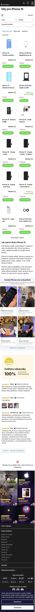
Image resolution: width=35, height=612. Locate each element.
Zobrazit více (23, 100)
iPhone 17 (4, 539)
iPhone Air (4, 542)
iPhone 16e (4, 549)
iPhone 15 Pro (5, 557)
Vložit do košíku (8, 66)
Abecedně (5, 35)
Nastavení (17, 602)
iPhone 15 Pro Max (6, 555)
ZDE (32, 597)
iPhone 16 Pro (5, 547)
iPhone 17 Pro (5, 537)
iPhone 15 (4, 560)
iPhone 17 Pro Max (6, 534)
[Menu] (32, 3)
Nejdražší (25, 31)
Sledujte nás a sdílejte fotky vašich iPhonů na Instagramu (17, 466)
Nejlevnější (17, 31)
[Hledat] (24, 3)
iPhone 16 (4, 552)
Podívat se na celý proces (17, 348)
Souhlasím (17, 607)
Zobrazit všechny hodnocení (13, 450)
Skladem (30, 15)
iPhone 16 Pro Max (6, 544)
